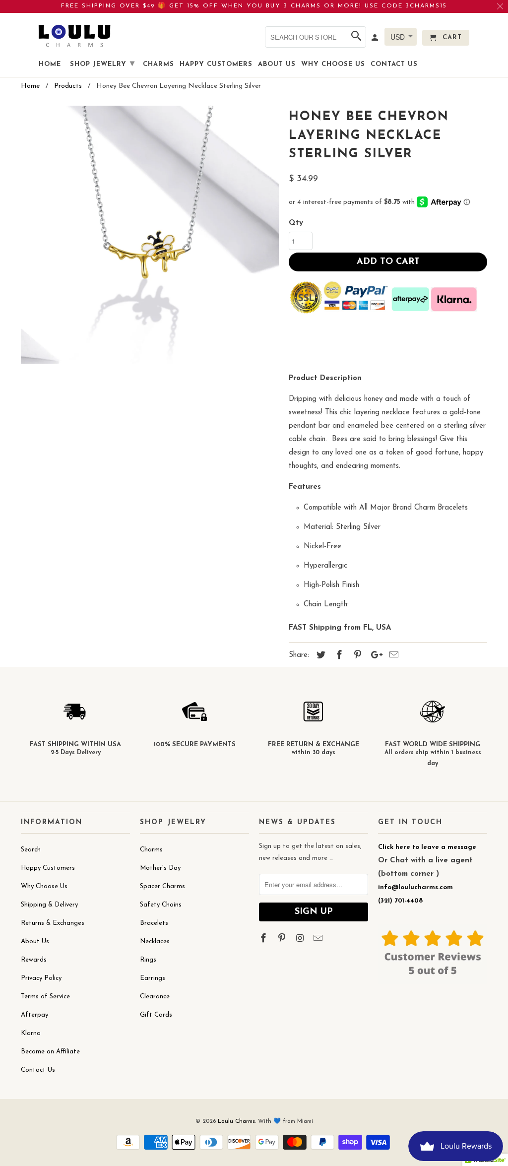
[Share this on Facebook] (338, 655)
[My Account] (376, 40)
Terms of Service (45, 996)
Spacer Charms (162, 886)
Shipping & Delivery (49, 905)
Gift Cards (156, 1015)
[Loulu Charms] (74, 35)
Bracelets (154, 923)
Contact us (394, 64)
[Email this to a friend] (392, 655)
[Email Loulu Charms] (319, 939)
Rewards (34, 960)
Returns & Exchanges (52, 923)
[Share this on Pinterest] (356, 655)
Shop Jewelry (102, 64)
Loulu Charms (236, 1121)
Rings (148, 960)
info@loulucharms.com (415, 887)
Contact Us (38, 1070)
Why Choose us (333, 64)
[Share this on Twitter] (319, 655)
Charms (151, 849)
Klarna (31, 1033)
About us (277, 64)
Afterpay (34, 1015)
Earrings (152, 978)
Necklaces (155, 941)
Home (50, 64)
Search (31, 849)
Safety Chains (161, 905)
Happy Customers (48, 868)
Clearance (155, 996)
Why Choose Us (44, 886)
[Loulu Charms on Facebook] (264, 939)
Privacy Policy (41, 978)
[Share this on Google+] (374, 655)
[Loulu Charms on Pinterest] (282, 939)
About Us (35, 941)
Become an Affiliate (50, 1051)
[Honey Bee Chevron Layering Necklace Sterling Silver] (150, 235)
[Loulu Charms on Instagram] (301, 939)
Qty (296, 223)
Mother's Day (160, 868)
